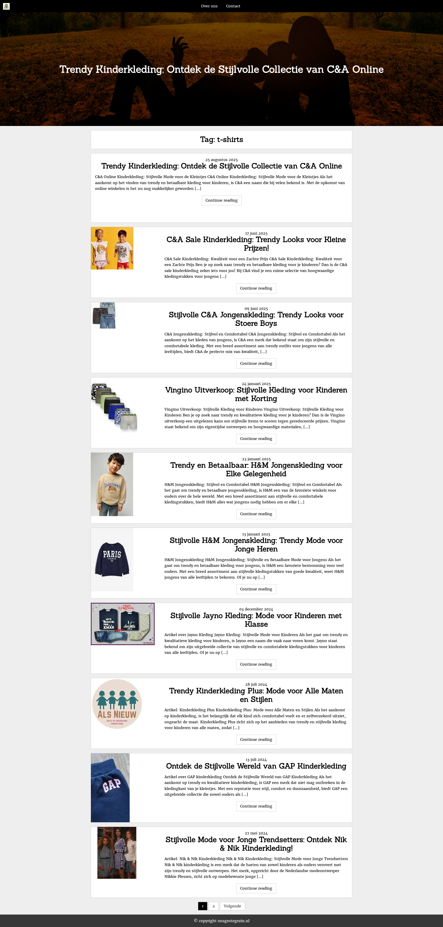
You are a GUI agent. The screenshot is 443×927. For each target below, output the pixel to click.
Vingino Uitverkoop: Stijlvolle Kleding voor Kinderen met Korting (256, 394)
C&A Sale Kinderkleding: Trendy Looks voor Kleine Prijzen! (256, 244)
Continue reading (224, 202)
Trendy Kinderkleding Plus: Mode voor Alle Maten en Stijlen (256, 695)
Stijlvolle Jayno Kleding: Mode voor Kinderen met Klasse (256, 620)
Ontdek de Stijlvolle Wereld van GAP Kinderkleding (256, 766)
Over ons (209, 6)
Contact (233, 6)
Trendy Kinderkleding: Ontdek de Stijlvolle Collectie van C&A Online (221, 165)
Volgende (232, 906)
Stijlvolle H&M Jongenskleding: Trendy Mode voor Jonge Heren (256, 544)
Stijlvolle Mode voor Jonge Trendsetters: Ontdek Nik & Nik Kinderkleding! (256, 844)
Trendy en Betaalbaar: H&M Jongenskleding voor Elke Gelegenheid (256, 469)
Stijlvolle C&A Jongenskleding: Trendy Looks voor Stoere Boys (256, 319)
